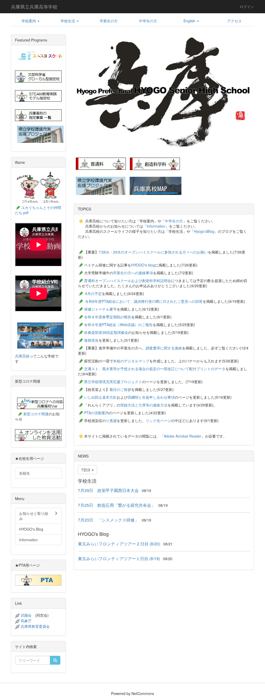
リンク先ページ (158, 420)
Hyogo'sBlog (204, 231)
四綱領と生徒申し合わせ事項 (151, 397)
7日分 (86, 469)
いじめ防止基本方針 (100, 397)
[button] (30, 21)
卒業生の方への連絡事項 (133, 272)
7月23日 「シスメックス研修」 (108, 520)
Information (156, 226)
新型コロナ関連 (36, 413)
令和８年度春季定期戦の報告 (107, 316)
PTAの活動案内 (96, 412)
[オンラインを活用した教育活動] (38, 434)
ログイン (247, 6)
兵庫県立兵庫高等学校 (34, 6)
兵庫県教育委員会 (35, 626)
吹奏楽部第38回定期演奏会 (106, 332)
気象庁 (26, 620)
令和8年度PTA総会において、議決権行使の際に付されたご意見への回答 (144, 301)
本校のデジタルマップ (131, 360)
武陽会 (26, 615)
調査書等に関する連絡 (164, 347)
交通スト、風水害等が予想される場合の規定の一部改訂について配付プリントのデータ (154, 368)
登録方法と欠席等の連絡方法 (143, 404)
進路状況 (91, 340)
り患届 (111, 420)
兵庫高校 (22, 355)
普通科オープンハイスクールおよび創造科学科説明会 (127, 280)
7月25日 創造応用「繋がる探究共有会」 (116, 505)
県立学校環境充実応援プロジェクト (113, 381)
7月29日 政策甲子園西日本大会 (108, 490)
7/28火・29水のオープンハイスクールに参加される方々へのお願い (153, 252)
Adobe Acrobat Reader (182, 436)
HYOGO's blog (143, 265)
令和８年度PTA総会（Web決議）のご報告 (118, 324)
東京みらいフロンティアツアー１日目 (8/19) (119, 558)
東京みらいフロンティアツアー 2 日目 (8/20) (119, 544)
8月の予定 (93, 293)
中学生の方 (174, 220)
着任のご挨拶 (120, 389)
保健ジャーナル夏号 (100, 309)
